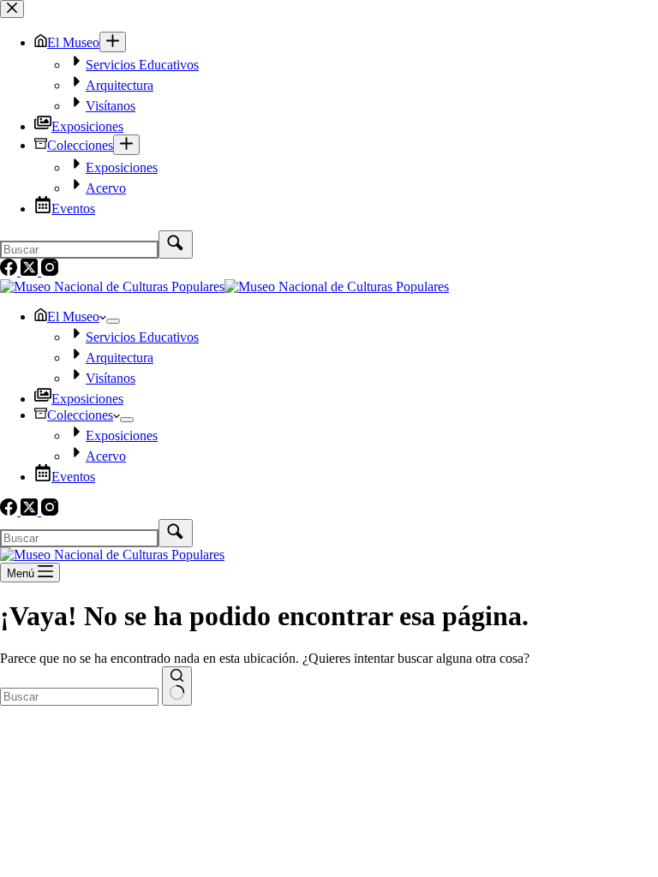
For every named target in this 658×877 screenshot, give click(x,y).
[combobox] (79, 697)
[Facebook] (10, 511)
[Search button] (177, 686)
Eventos (73, 476)
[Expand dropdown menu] (113, 321)
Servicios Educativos (142, 337)
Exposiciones (87, 398)
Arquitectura (119, 357)
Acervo (106, 456)
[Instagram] (49, 511)
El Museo (73, 316)
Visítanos (110, 378)
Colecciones (80, 415)
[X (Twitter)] (31, 511)
